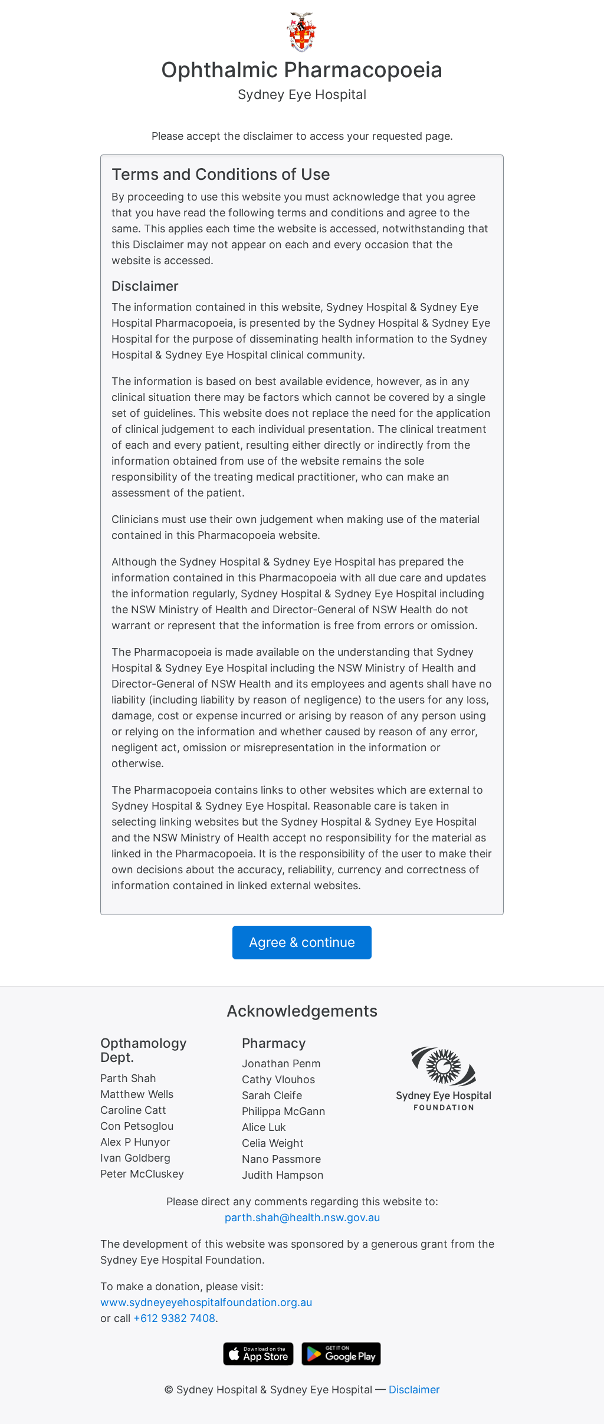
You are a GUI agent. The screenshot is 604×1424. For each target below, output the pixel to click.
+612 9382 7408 (174, 1318)
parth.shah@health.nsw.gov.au (302, 1217)
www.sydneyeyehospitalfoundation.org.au (206, 1302)
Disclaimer (414, 1389)
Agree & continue (302, 942)
